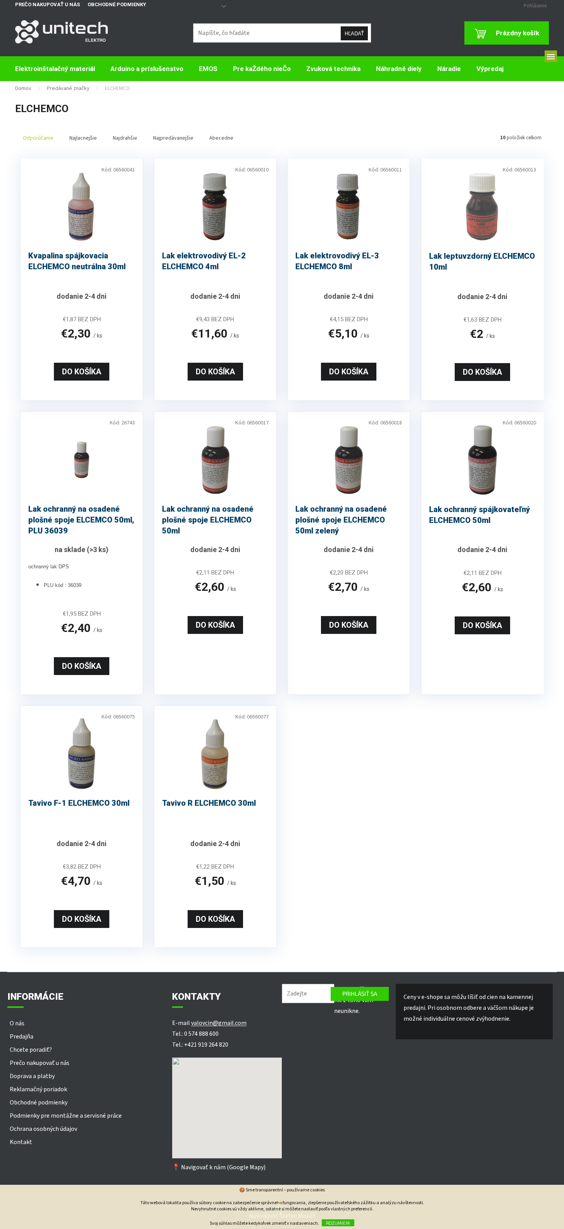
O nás (17, 1023)
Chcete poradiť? (31, 1050)
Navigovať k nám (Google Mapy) (223, 1167)
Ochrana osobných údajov (43, 1129)
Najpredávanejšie (173, 138)
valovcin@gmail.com (219, 1023)
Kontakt (21, 1142)
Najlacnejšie (83, 138)
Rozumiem (338, 1223)
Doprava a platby (32, 1076)
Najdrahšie (125, 138)
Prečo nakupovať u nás (47, 4)
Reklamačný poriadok (38, 1089)
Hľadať (354, 33)
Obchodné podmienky (117, 4)
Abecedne (221, 138)
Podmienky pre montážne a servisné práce (66, 1115)
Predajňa (21, 1036)
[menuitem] (55, 69)
